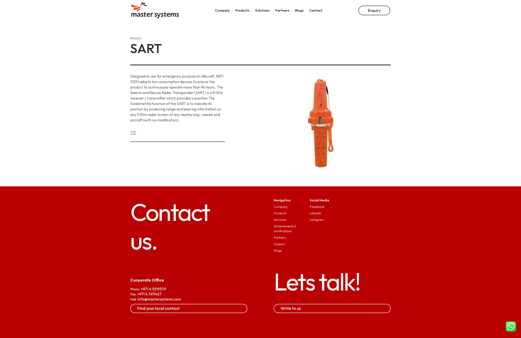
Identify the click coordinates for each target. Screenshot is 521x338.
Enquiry (374, 10)
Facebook (317, 207)
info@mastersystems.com (159, 299)
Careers (279, 244)
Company (281, 207)
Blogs (278, 250)
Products (280, 213)
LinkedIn (315, 213)
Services (280, 220)
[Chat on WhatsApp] (511, 327)
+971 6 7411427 (149, 294)
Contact (315, 10)
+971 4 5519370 (153, 289)
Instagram (317, 220)
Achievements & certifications (285, 228)
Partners (280, 237)
